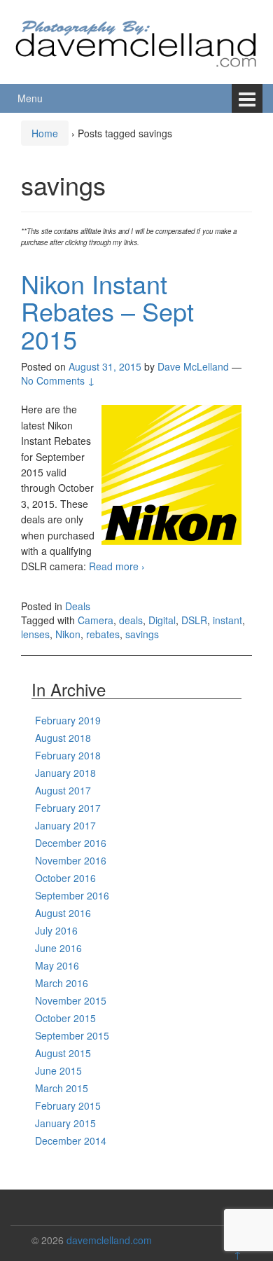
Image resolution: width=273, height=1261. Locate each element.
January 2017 (65, 825)
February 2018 (68, 755)
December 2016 (70, 843)
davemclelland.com (109, 1240)
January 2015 (65, 1123)
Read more (117, 566)
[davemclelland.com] (136, 40)
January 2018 (65, 773)
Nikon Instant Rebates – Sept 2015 (107, 311)
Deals (77, 606)
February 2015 (68, 1105)
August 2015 (63, 1053)
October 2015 (65, 1018)
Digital (162, 620)
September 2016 (72, 895)
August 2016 (63, 913)
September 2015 (72, 1035)
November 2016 (70, 860)
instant (227, 620)
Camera (95, 620)
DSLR (194, 620)
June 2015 (58, 1070)
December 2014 (70, 1140)
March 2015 (61, 1088)
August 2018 (63, 738)
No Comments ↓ (58, 380)
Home (44, 133)
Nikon (67, 634)
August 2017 (63, 790)
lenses (35, 634)
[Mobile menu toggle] (247, 98)
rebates (103, 634)
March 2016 (61, 983)
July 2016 (56, 930)
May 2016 (57, 965)
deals (131, 620)
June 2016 (58, 948)
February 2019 (68, 720)
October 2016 (65, 878)
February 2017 (68, 808)
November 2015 (70, 1000)
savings (142, 634)
